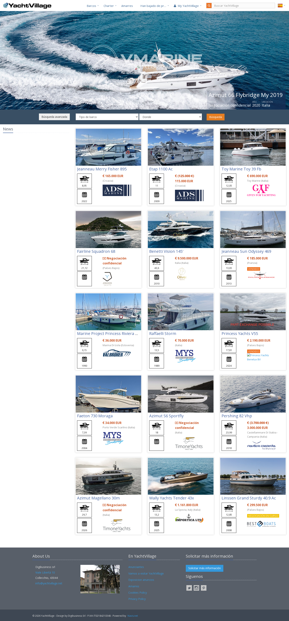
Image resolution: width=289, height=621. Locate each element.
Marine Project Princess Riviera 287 (109, 333)
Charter (109, 6)
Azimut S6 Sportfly (166, 415)
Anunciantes (136, 567)
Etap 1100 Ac (161, 169)
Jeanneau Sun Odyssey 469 (246, 251)
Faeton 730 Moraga (95, 415)
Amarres (127, 6)
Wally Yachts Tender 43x (171, 498)
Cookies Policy (137, 592)
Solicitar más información (204, 568)
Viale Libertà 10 (45, 572)
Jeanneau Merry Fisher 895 (102, 169)
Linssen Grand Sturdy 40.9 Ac (249, 498)
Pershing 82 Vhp (237, 415)
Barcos (91, 6)
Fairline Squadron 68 (96, 251)
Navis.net (133, 615)
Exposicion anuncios (141, 580)
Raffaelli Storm (162, 333)
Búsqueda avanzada (54, 117)
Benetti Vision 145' (166, 251)
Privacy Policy (137, 599)
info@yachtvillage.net (48, 583)
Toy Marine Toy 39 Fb (241, 169)
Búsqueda (215, 117)
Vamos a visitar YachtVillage (146, 573)
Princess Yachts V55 (240, 333)
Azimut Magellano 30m (98, 498)
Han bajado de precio (154, 6)
